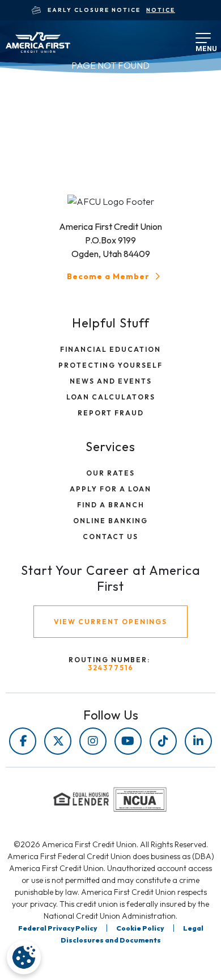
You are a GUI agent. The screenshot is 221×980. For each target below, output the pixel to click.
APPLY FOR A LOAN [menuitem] (110, 489)
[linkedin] (198, 741)
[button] (115, 276)
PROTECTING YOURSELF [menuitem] (110, 365)
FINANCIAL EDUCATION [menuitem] (110, 349)
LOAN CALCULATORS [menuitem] (110, 397)
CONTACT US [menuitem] (110, 536)
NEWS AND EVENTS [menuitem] (111, 381)
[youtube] (128, 741)
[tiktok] (163, 741)
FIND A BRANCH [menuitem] (110, 504)
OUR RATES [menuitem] (110, 473)
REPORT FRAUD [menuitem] (111, 413)
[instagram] (93, 741)
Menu (200, 45)
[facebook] (22, 741)
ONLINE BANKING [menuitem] (110, 520)
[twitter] (57, 741)
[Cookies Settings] (24, 957)
